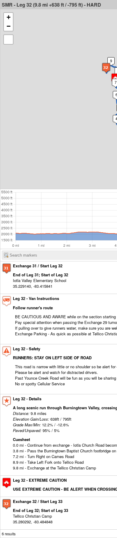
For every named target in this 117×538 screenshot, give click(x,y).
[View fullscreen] (8, 39)
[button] (106, 67)
